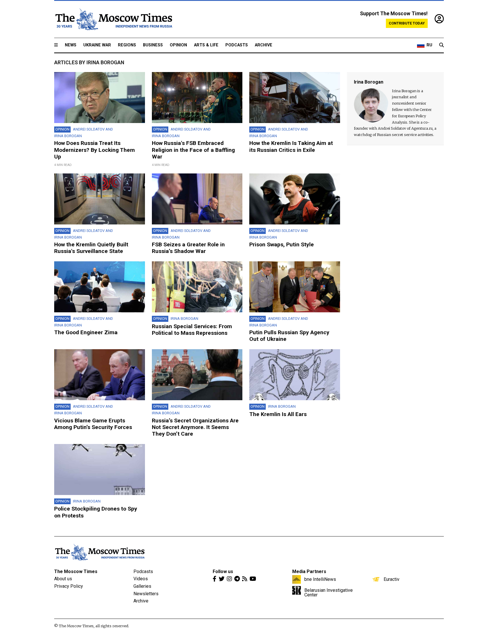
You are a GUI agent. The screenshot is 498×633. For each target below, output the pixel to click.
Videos (140, 578)
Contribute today (407, 23)
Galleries (142, 586)
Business (153, 45)
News (70, 45)
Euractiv (391, 579)
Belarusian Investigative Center (328, 592)
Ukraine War (97, 45)
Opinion (178, 45)
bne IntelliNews (320, 579)
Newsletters (146, 593)
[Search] (441, 45)
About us (63, 578)
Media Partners (309, 571)
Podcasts (236, 45)
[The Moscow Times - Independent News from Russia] (113, 19)
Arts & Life (206, 45)
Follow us (223, 571)
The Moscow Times (75, 571)
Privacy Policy (68, 586)
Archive (263, 45)
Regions (127, 45)
